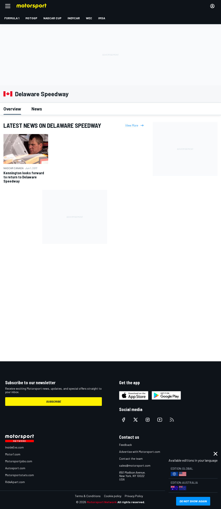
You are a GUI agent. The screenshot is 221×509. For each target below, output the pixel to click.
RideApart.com (15, 482)
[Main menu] (7, 6)
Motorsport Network (102, 502)
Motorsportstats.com (19, 475)
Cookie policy (112, 496)
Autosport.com (15, 468)
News (37, 108)
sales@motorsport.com (134, 465)
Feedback (125, 445)
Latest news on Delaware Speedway (52, 125)
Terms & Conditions (88, 496)
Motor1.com (12, 454)
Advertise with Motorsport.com (139, 451)
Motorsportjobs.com (18, 461)
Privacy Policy (134, 496)
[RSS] (171, 419)
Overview (12, 108)
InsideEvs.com (14, 447)
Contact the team (131, 458)
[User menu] (212, 6)
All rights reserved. (131, 502)
